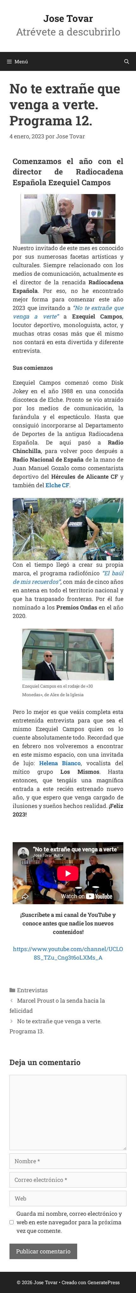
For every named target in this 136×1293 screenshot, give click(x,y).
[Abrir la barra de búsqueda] (126, 61)
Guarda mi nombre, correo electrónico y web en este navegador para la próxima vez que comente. (69, 1222)
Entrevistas (32, 990)
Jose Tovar (68, 18)
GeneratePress (104, 1282)
